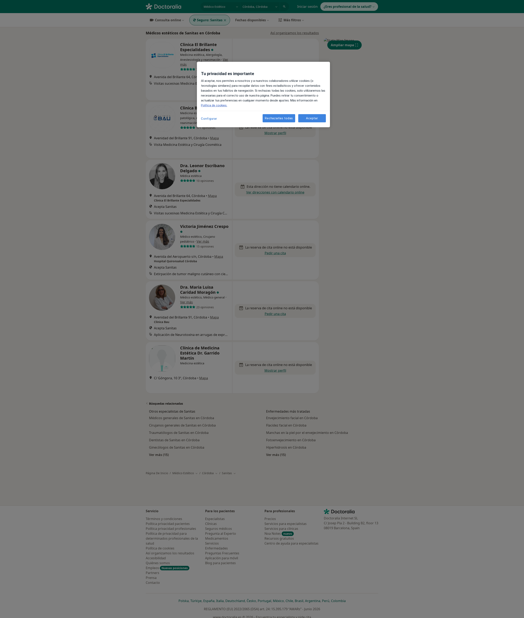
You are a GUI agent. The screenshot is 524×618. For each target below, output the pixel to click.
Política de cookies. (214, 105)
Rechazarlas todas (279, 118)
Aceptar (312, 118)
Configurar (209, 118)
